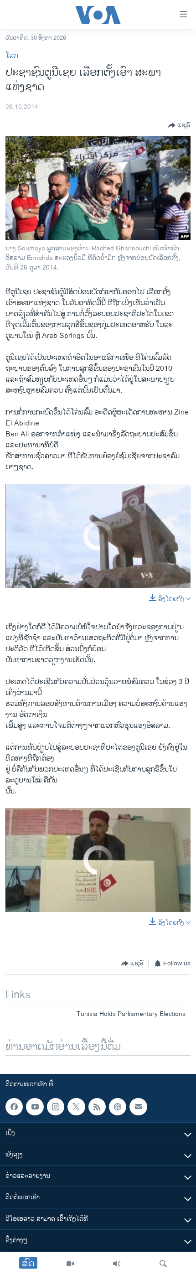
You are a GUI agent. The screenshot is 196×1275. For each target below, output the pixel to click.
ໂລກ (11, 56)
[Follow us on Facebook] (14, 1106)
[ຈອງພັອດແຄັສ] (138, 1106)
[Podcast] (117, 1106)
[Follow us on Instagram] (55, 1106)
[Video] (70, 1263)
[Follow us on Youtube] (34, 1106)
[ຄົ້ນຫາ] (163, 1263)
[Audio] (116, 1263)
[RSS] (97, 1106)
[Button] (179, 125)
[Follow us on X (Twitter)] (76, 1106)
